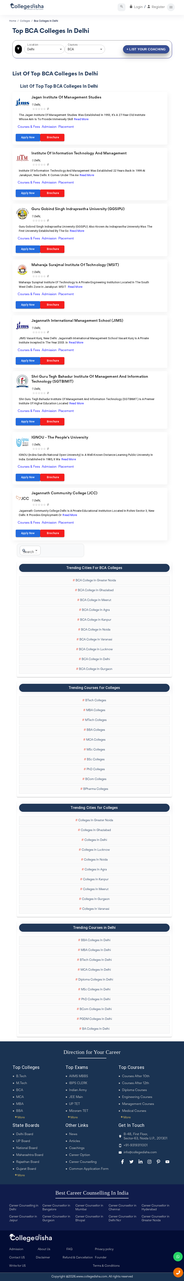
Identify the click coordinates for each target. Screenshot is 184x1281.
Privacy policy (104, 1249)
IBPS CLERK (78, 1083)
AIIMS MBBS (78, 1076)
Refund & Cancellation (78, 1257)
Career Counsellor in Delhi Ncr (122, 1218)
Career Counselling (83, 1162)
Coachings (76, 1148)
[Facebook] (122, 1162)
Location (32, 44)
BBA (19, 1111)
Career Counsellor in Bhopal (89, 1218)
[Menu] (171, 7)
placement (66, 127)
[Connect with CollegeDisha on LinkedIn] (140, 1162)
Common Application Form (89, 1169)
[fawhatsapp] (178, 1256)
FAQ (69, 1249)
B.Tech (21, 1076)
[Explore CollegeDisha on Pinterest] (158, 1162)
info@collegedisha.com (140, 1152)
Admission (16, 1249)
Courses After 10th (135, 1076)
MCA (20, 1097)
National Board (26, 1148)
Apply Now (28, 137)
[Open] (61, 49)
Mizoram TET (78, 1111)
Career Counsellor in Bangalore (56, 1207)
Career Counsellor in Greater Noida (155, 1218)
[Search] (121, 7)
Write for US (17, 1266)
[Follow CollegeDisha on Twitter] (131, 1162)
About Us (44, 1249)
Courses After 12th (135, 1083)
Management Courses (138, 1104)
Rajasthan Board (27, 1162)
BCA (19, 1090)
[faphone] (178, 1272)
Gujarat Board (26, 1169)
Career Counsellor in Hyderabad (155, 1207)
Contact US (17, 1257)
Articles (74, 1141)
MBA (20, 1104)
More (20, 1117)
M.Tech (21, 1083)
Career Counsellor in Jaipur (23, 1218)
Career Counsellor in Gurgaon (56, 1218)
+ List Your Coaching (146, 49)
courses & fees (29, 127)
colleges (25, 21)
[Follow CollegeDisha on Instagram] (149, 1162)
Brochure (52, 137)
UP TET (74, 1104)
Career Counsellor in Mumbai (89, 1207)
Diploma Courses (134, 1090)
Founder (101, 1257)
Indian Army (78, 1090)
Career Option (79, 1155)
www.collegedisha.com (91, 1276)
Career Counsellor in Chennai (122, 1207)
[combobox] (38, 49)
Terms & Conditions (106, 1266)
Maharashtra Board (29, 1155)
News (73, 1134)
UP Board (23, 1141)
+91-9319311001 (136, 1145)
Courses (73, 44)
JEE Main (76, 1097)
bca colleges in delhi (46, 21)
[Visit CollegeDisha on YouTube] (167, 1162)
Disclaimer (43, 1257)
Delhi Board (24, 1134)
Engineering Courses (137, 1097)
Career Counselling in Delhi (23, 1207)
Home (12, 21)
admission (49, 127)
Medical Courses (134, 1111)
